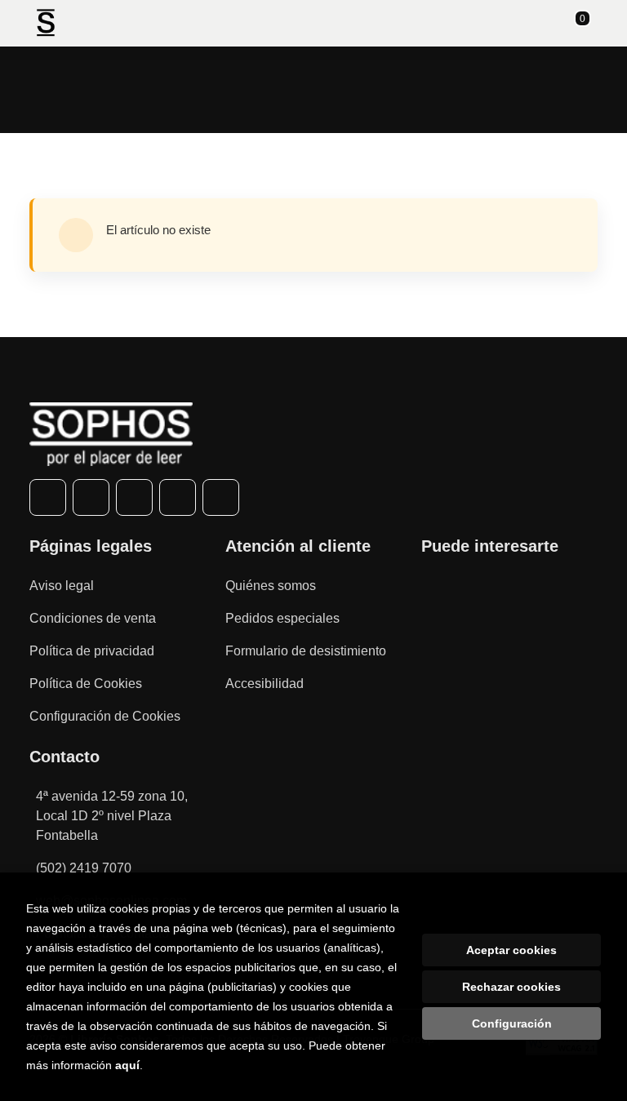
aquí (127, 1065)
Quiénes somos (270, 586)
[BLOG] (220, 497)
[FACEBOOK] (47, 497)
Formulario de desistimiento (305, 651)
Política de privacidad (91, 651)
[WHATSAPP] (177, 497)
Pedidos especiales (282, 618)
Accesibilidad (264, 683)
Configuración (512, 1023)
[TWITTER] (91, 497)
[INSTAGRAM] (134, 497)
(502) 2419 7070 (83, 868)
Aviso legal (61, 586)
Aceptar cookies (511, 950)
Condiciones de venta (92, 618)
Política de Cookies (85, 683)
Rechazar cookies (511, 986)
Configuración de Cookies (104, 716)
